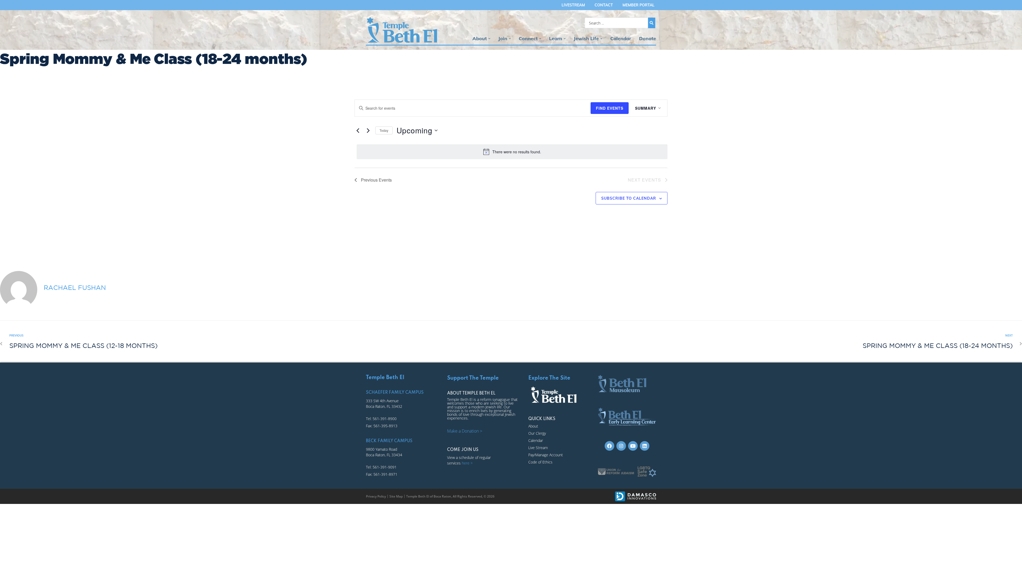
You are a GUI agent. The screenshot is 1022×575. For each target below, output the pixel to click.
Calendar (620, 38)
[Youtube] (633, 446)
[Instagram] (621, 446)
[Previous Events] (358, 130)
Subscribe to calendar (628, 198)
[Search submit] (651, 23)
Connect (528, 38)
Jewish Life (586, 38)
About (479, 38)
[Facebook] (609, 446)
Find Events (609, 108)
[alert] (512, 151)
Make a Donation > (464, 431)
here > (467, 463)
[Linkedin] (644, 446)
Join (502, 38)
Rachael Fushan (75, 287)
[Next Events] (368, 130)
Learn (555, 38)
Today (384, 130)
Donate (647, 38)
